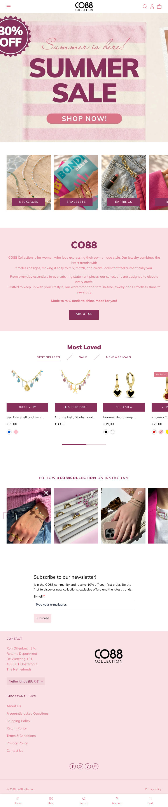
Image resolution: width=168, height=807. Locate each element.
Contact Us (15, 750)
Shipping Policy (18, 721)
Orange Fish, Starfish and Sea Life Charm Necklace (74, 417)
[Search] (145, 6)
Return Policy (17, 728)
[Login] (152, 6)
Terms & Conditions (21, 736)
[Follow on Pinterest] (95, 766)
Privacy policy (153, 789)
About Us (14, 706)
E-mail (39, 596)
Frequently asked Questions (28, 713)
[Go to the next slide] (161, 516)
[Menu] (8, 6)
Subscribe (42, 618)
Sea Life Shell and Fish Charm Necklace (24, 417)
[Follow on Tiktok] (88, 766)
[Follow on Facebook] (73, 766)
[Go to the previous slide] (6, 516)
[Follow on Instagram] (80, 766)
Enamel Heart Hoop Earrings (118, 417)
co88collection (25, 789)
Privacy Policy (17, 743)
